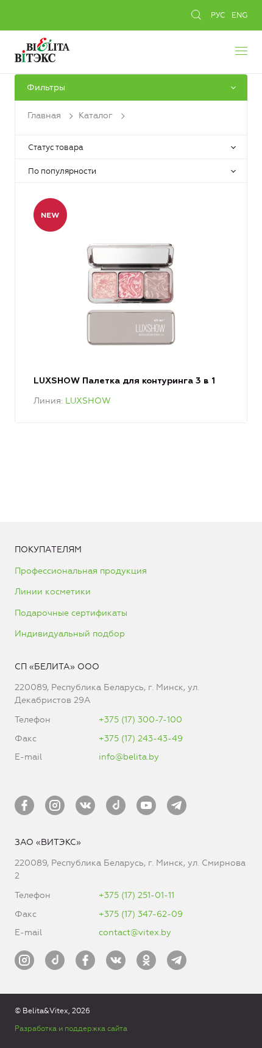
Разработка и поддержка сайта (71, 1028)
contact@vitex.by (135, 932)
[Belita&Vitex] (42, 48)
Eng (239, 15)
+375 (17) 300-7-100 (140, 720)
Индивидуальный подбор (70, 634)
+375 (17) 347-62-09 (141, 914)
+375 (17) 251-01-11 (136, 895)
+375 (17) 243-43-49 (141, 738)
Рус (218, 15)
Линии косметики (53, 591)
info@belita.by (129, 757)
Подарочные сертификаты (71, 613)
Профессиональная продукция (81, 571)
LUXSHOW (88, 401)
